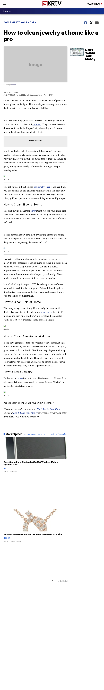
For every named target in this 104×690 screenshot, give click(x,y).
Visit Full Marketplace (59, 434)
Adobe (13, 85)
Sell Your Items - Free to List (34, 434)
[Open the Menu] (4, 4)
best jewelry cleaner (43, 186)
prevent (20, 378)
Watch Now (94, 4)
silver (33, 210)
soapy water (46, 312)
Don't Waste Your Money (20, 22)
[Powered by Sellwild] (63, 581)
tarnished (36, 124)
